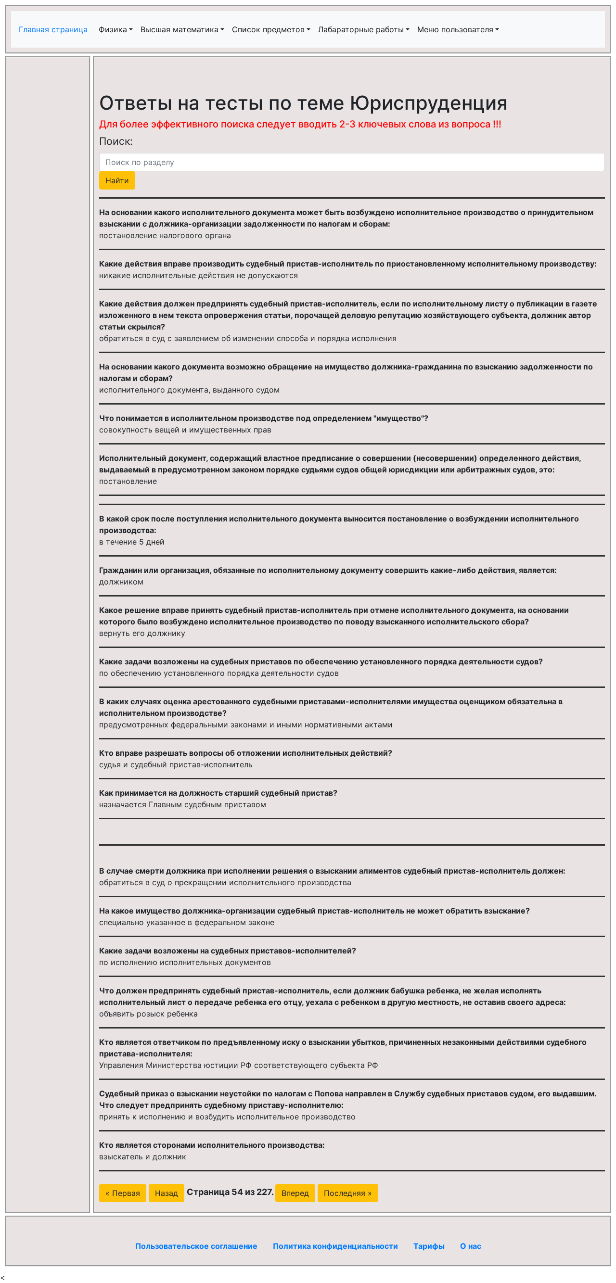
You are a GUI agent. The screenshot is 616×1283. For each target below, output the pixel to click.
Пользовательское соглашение (196, 1246)
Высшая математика (179, 29)
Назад (166, 1193)
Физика (113, 29)
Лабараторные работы (361, 29)
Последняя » (348, 1193)
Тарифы (429, 1246)
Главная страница (54, 29)
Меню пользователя (455, 29)
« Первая (122, 1193)
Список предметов (268, 29)
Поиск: (116, 141)
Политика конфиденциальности (335, 1246)
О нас (470, 1246)
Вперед (295, 1193)
